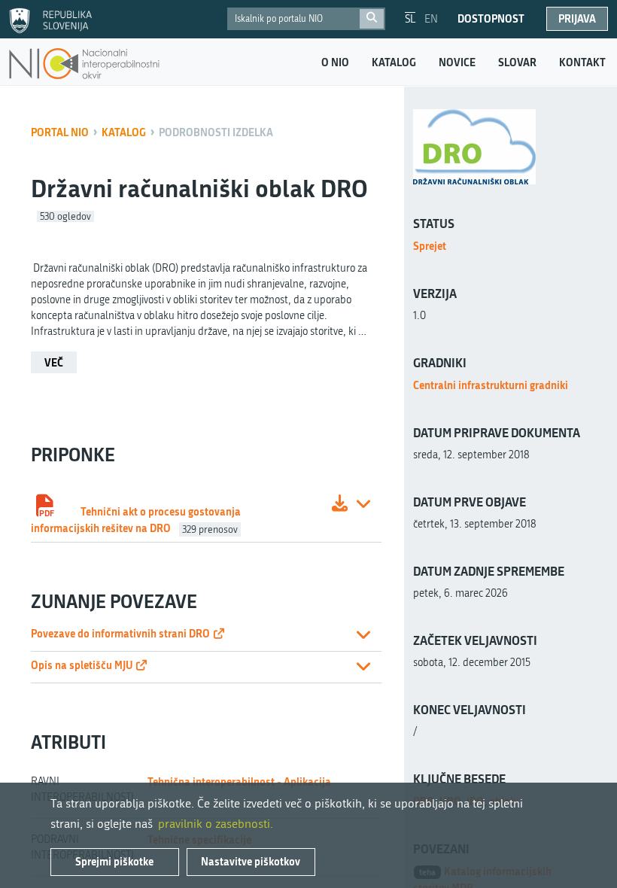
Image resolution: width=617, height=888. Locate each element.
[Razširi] (363, 505)
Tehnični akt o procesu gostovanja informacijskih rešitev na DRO (136, 519)
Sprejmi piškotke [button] (114, 861)
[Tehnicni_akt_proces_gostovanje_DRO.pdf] (340, 505)
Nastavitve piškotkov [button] (250, 861)
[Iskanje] (372, 19)
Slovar (517, 62)
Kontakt (582, 62)
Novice (457, 62)
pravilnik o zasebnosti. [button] (215, 824)
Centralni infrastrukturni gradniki (490, 385)
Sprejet (429, 246)
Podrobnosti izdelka (216, 132)
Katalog (394, 62)
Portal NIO (60, 132)
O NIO (335, 62)
